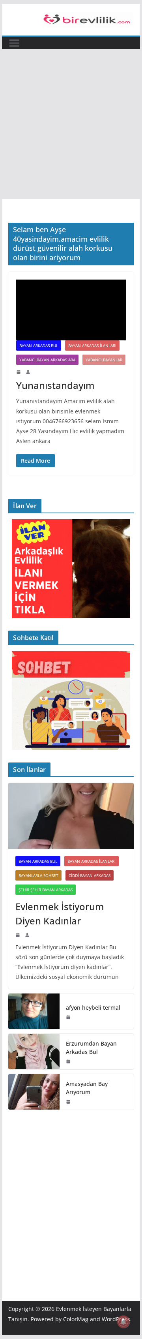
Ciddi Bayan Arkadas (89, 875)
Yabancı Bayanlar (104, 359)
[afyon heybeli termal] (34, 1011)
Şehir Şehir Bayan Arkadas (46, 889)
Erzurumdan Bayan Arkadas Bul (91, 1047)
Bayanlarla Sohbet (38, 875)
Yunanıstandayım (55, 385)
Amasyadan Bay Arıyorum (87, 1088)
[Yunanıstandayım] (70, 310)
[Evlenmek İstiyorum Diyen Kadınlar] (70, 816)
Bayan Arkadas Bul (38, 345)
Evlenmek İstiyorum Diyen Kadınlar (59, 913)
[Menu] (14, 43)
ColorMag (75, 1319)
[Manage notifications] (123, 1321)
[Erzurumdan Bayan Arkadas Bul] (34, 1051)
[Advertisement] (71, 124)
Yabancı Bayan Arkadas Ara (47, 359)
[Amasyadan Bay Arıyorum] (34, 1092)
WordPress (116, 1319)
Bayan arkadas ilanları (92, 345)
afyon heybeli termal (93, 1007)
